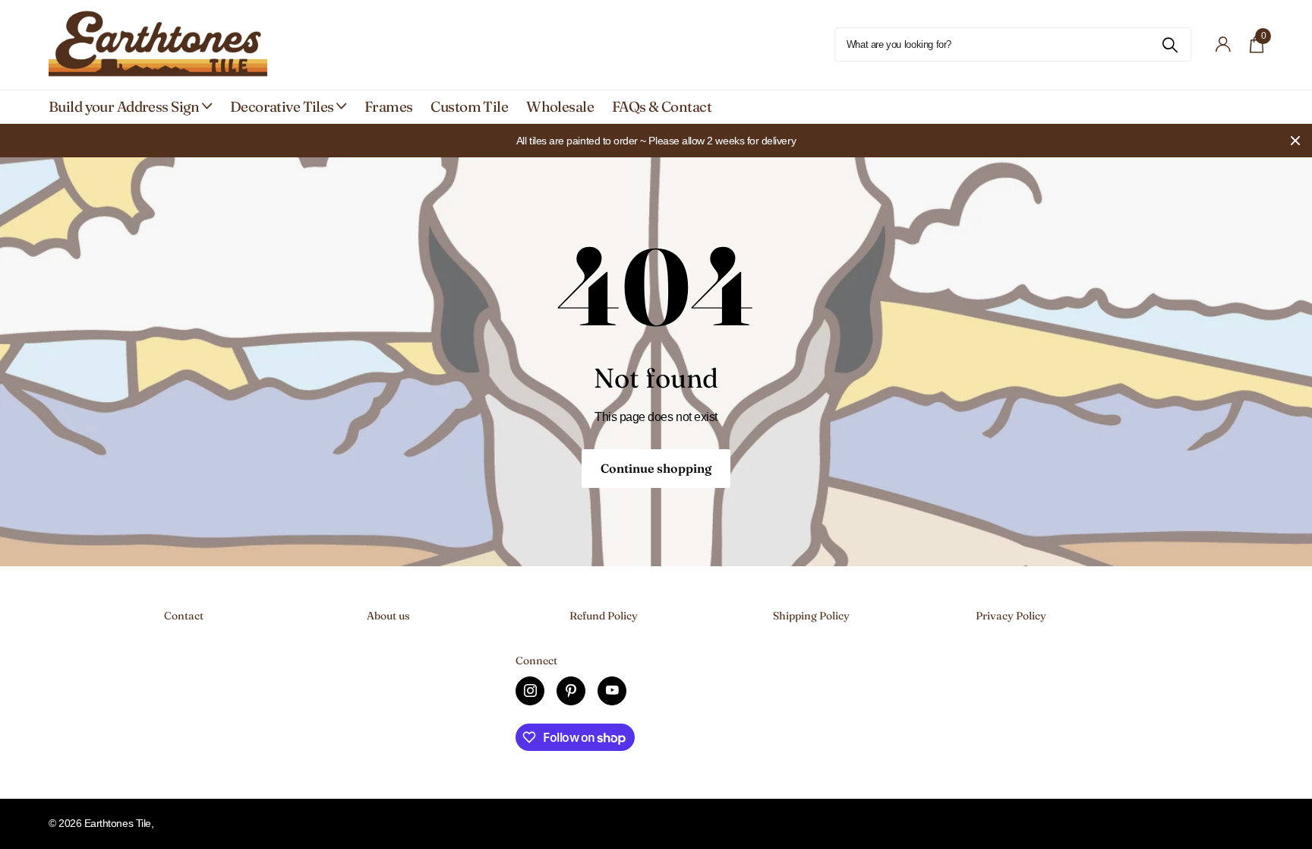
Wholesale (560, 106)
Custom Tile (469, 106)
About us (388, 615)
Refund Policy (603, 615)
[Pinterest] (571, 690)
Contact (183, 615)
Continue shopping (656, 468)
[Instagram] (530, 690)
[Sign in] (1224, 44)
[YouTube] (612, 690)
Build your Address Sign (124, 106)
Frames (388, 106)
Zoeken (1170, 44)
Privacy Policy (1011, 615)
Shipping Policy (811, 615)
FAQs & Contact (661, 106)
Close (1295, 140)
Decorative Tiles (282, 106)
